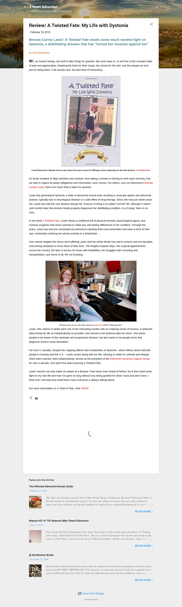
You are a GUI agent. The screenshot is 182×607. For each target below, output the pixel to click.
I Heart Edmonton (44, 7)
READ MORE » (144, 511)
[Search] (157, 7)
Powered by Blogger (92, 593)
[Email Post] (36, 399)
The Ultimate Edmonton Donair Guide (51, 486)
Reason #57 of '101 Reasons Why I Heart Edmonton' (59, 520)
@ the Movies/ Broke (41, 554)
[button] (151, 24)
